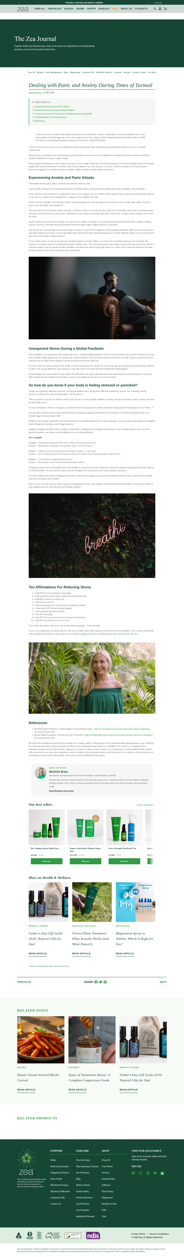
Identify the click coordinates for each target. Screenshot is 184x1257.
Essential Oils (88, 72)
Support (56, 1150)
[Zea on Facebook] (133, 1173)
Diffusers (106, 1185)
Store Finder (56, 1179)
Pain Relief (107, 1166)
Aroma (80, 9)
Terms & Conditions (159, 1234)
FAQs (53, 1160)
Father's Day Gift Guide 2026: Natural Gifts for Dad (46, 938)
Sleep (65, 72)
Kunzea (68, 9)
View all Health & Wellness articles (49, 966)
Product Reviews (84, 1197)
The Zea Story (83, 1160)
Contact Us (55, 1204)
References (40, 121)
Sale (115, 9)
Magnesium (75, 72)
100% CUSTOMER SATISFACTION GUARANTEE (84, 3)
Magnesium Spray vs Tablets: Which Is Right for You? (135, 938)
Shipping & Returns (59, 1173)
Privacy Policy (138, 1234)
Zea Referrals (82, 1204)
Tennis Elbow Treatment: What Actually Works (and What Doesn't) (90, 938)
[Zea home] (23, 8)
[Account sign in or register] (160, 9)
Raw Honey (107, 1191)
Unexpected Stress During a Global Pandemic (55, 110)
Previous (24, 981)
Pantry (91, 9)
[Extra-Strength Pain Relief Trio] (124, 827)
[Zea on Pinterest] (147, 1173)
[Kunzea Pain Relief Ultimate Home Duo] (85, 827)
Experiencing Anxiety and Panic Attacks (52, 106)
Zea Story (152, 72)
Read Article (38, 953)
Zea (140, 1237)
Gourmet (118, 72)
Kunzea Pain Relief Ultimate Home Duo (85, 849)
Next (163, 981)
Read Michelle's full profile (61, 791)
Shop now (46, 861)
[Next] (149, 3)
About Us (126, 9)
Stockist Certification (60, 1191)
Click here (70, 755)
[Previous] (19, 3)
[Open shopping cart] (165, 9)
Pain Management (53, 72)
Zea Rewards (82, 1210)
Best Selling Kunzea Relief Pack (45, 848)
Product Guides (139, 72)
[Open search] (155, 9)
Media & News (83, 1185)
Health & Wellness (104, 72)
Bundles (104, 9)
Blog (78, 1179)
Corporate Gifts (57, 1197)
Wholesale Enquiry (59, 1185)
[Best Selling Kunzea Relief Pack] (47, 827)
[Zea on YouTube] (155, 1173)
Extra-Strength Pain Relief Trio (122, 848)
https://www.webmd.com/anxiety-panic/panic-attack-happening (121, 729)
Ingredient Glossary (85, 1216)
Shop (105, 1150)
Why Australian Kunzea (87, 1166)
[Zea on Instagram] (140, 1173)
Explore (82, 1150)
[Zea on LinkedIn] (162, 1173)
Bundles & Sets (109, 1204)
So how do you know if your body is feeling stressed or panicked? (63, 114)
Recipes (127, 72)
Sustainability (82, 1191)
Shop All (39, 9)
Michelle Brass (35, 92)
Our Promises (82, 1173)
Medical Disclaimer (59, 1166)
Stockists (141, 9)
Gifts (104, 1210)
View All (31, 72)
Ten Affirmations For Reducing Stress (51, 117)
